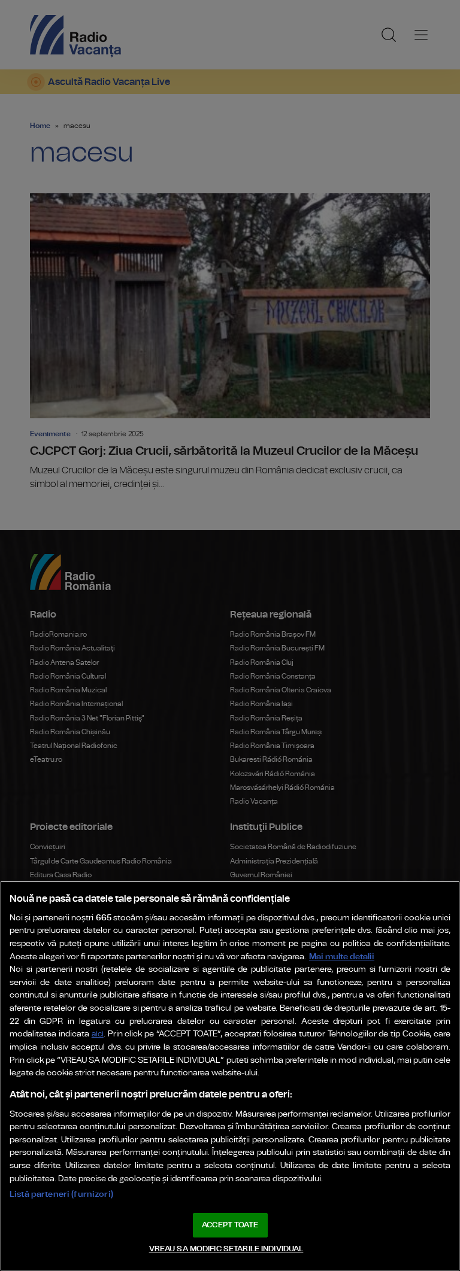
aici (98, 1034)
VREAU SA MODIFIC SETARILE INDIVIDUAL (226, 1249)
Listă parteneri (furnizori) (61, 1194)
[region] (230, 1076)
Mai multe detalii (341, 956)
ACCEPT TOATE (230, 1225)
